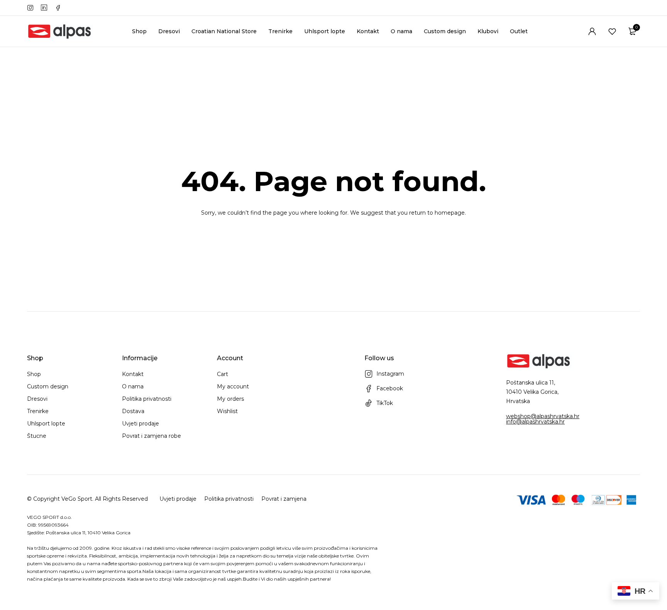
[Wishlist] (612, 31)
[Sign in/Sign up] (592, 31)
